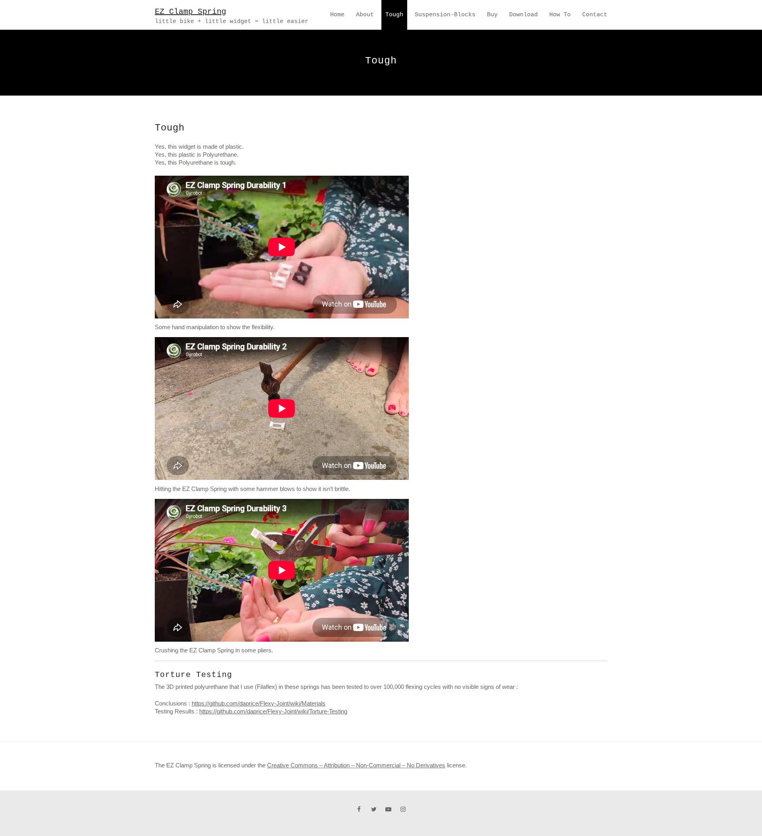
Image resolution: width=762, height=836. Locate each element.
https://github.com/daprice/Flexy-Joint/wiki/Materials (258, 703)
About (365, 15)
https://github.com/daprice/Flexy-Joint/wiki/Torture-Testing (273, 711)
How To (560, 15)
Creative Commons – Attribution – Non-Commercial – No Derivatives (356, 765)
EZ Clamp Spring (190, 11)
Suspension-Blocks (445, 15)
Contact (594, 15)
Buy (492, 15)
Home (337, 15)
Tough (394, 15)
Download (523, 15)
